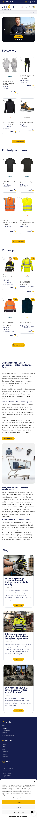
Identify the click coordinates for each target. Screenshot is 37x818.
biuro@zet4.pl (10, 735)
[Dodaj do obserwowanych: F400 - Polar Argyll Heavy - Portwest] (4, 100)
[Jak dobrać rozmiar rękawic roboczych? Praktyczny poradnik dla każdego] (18, 575)
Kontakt (4, 744)
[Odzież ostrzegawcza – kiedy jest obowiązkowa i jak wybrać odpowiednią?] (18, 631)
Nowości (4, 754)
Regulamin (5, 766)
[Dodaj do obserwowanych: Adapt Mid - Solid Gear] (21, 100)
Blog (3, 749)
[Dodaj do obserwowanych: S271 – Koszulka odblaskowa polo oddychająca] (21, 259)
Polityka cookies (12, 816)
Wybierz (12, 92)
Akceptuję (18, 802)
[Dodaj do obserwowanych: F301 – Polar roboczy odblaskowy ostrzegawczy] (4, 300)
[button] (34, 782)
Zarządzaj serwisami (18, 798)
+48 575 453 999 (9, 2)
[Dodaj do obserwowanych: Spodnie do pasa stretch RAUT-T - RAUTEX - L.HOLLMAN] (21, 59)
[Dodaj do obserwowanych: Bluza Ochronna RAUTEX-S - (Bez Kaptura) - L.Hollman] (4, 259)
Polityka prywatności (22, 816)
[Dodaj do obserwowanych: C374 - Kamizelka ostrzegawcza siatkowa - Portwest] (21, 199)
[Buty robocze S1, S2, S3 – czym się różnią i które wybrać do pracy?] (18, 685)
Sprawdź (18, 36)
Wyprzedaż (5, 756)
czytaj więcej (18, 605)
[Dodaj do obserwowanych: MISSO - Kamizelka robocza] (21, 300)
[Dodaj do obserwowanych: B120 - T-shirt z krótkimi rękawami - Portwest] (4, 159)
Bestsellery (5, 751)
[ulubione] (26, 7)
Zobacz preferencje (18, 812)
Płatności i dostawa (7, 771)
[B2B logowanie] (22, 7)
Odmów (18, 807)
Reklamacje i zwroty (7, 768)
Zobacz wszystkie (18, 141)
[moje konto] (29, 7)
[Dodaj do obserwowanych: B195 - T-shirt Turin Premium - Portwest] (21, 159)
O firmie (4, 747)
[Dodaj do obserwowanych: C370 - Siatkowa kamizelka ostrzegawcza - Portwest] (4, 199)
